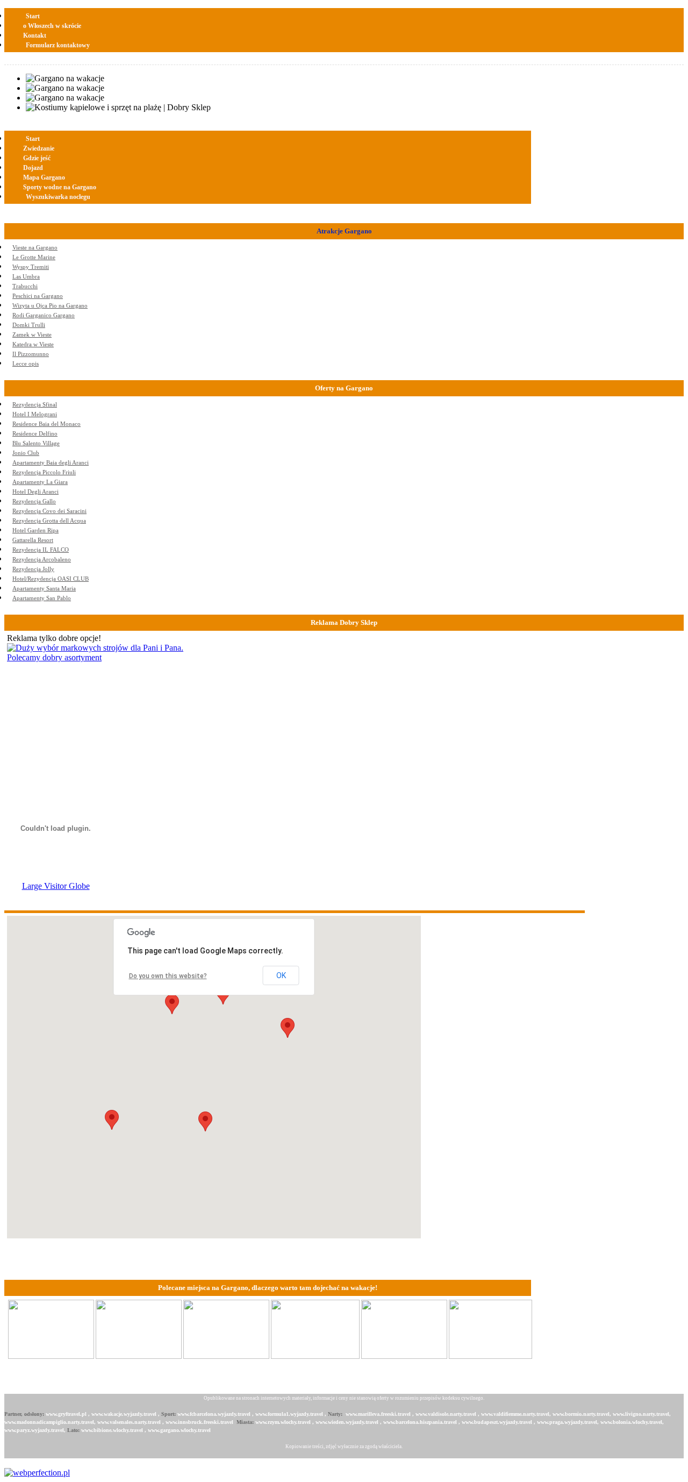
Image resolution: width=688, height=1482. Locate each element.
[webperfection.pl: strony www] (37, 1472)
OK (281, 975)
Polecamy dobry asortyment (54, 657)
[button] (205, 1121)
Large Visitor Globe (56, 885)
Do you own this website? (168, 976)
